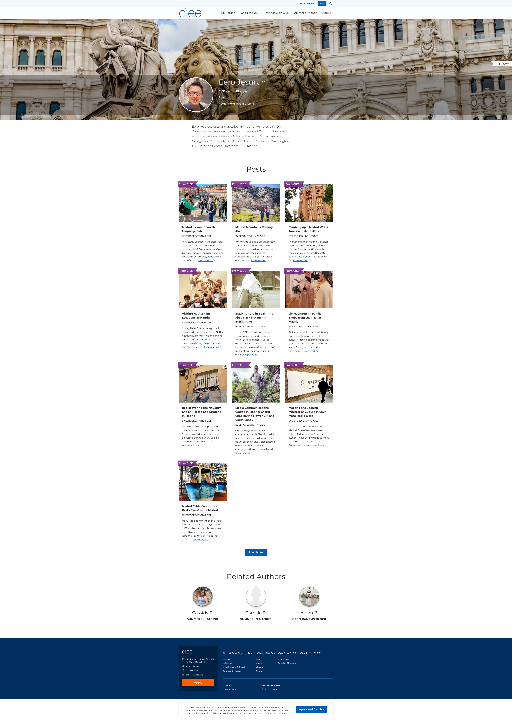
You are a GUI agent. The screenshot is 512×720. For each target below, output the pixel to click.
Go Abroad (228, 12)
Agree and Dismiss (311, 709)
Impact (259, 663)
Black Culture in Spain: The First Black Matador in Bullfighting (254, 317)
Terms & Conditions (276, 713)
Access (226, 659)
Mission (259, 667)
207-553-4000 (192, 666)
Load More (256, 552)
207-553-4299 (192, 670)
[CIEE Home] (191, 13)
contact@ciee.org (194, 675)
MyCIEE (311, 3)
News (258, 659)
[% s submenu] (237, 671)
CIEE (187, 652)
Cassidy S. (202, 612)
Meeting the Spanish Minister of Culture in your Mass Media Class (307, 411)
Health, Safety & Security (234, 667)
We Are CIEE (287, 653)
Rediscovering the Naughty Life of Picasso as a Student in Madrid (201, 411)
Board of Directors (287, 663)
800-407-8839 (271, 689)
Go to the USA (250, 12)
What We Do (265, 653)
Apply (322, 4)
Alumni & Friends (305, 12)
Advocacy (227, 663)
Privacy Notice (252, 713)
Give (302, 3)
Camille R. (256, 612)
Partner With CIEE (277, 12)
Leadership (283, 659)
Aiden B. (309, 612)
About (326, 12)
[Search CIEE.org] (330, 3)
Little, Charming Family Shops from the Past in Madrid (305, 317)
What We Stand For (237, 653)
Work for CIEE (310, 653)
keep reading (205, 260)
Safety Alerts (231, 689)
